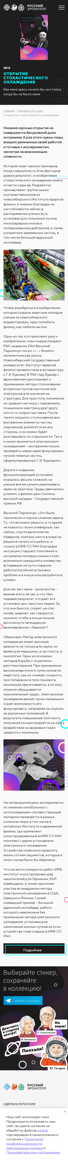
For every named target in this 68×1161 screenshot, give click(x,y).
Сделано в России (29, 111)
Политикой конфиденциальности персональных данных (24, 1143)
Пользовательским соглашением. (33, 1152)
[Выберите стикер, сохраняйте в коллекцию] (34, 1018)
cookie (42, 1130)
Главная (8, 111)
